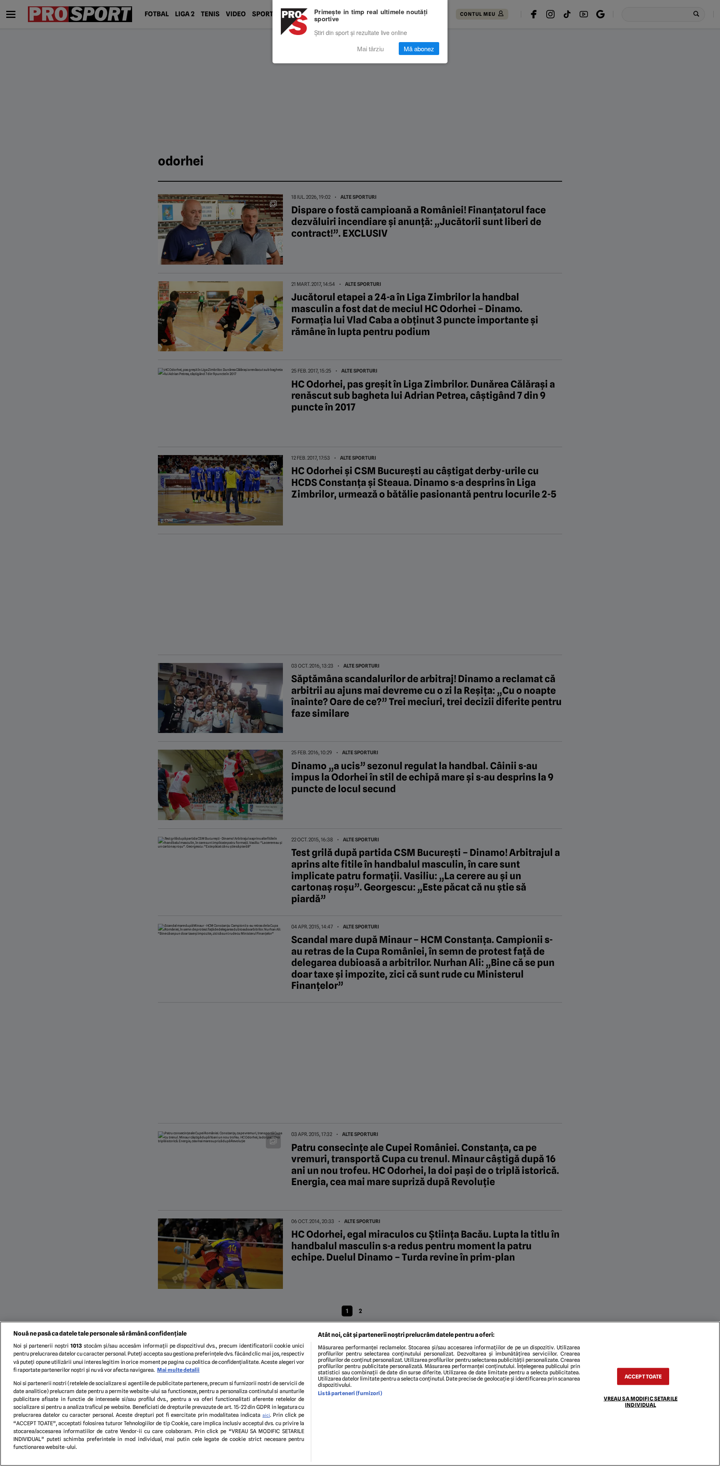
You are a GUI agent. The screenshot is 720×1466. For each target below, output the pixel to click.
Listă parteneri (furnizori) (350, 1393)
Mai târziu (370, 48)
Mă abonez (419, 48)
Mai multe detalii (178, 1370)
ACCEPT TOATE (643, 1376)
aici (266, 1415)
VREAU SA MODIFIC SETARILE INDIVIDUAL (641, 1401)
